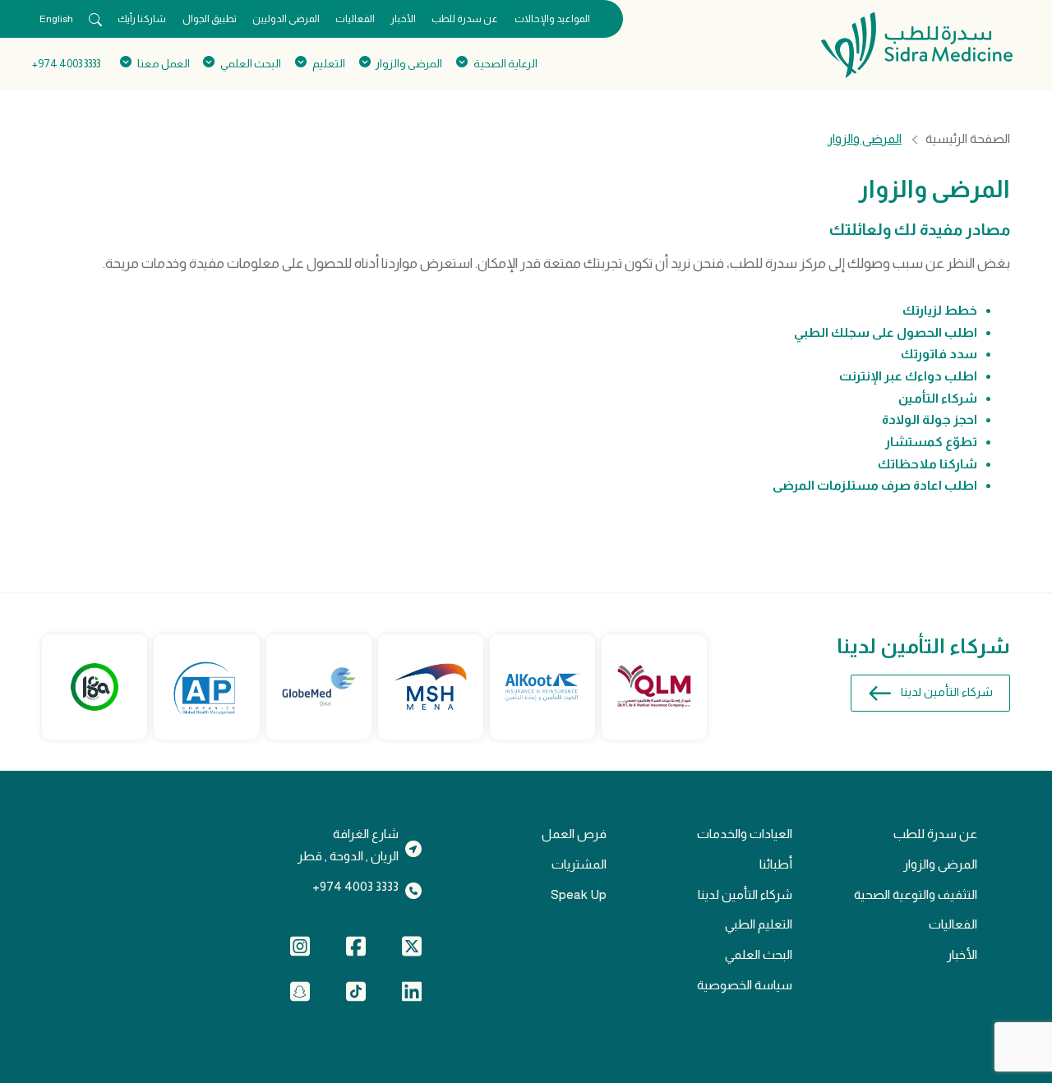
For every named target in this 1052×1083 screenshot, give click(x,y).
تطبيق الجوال (209, 19)
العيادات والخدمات (744, 834)
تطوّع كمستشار (931, 442)
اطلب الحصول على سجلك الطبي (885, 332)
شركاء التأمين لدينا (947, 691)
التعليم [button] (328, 64)
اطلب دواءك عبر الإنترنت (908, 376)
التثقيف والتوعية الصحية (915, 894)
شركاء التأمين (937, 398)
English (56, 19)
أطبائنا (775, 864)
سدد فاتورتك (939, 354)
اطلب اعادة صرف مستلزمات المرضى (875, 485)
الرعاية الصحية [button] (505, 64)
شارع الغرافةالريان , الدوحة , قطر (348, 845)
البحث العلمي (758, 954)
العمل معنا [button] (163, 64)
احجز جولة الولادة (929, 419)
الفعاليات (355, 19)
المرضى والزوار (940, 864)
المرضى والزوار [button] (409, 64)
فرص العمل (574, 834)
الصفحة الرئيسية (967, 138)
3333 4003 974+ (66, 64)
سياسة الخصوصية (744, 985)
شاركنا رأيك (142, 19)
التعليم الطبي (758, 924)
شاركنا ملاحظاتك (927, 464)
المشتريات (579, 864)
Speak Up (579, 894)
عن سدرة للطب (464, 19)
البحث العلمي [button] (250, 64)
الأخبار (403, 19)
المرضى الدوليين (286, 19)
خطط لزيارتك (939, 310)
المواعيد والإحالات (552, 19)
